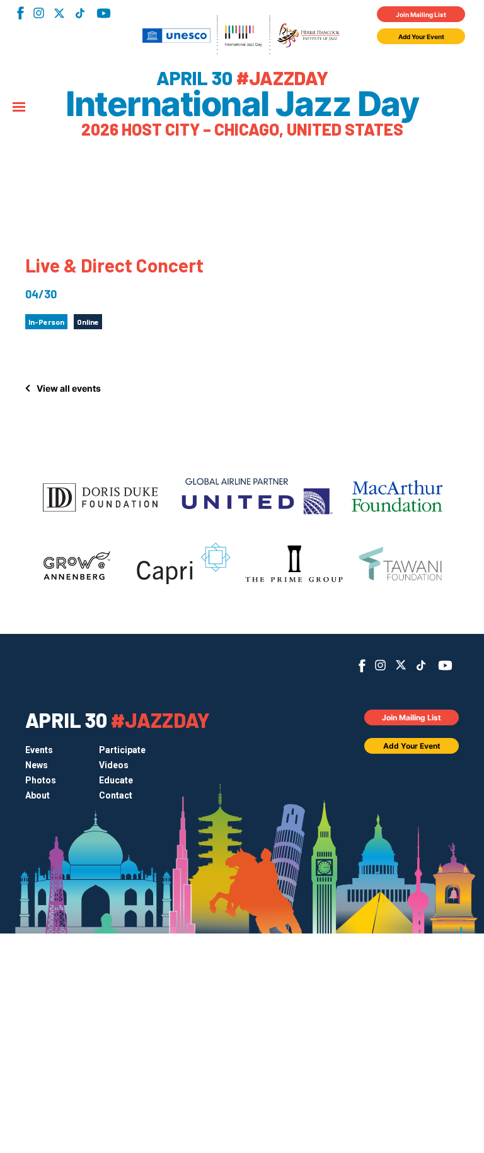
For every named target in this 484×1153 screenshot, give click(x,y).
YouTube (103, 13)
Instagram (38, 13)
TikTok (79, 13)
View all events (69, 388)
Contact (115, 795)
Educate (116, 780)
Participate (122, 750)
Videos (114, 765)
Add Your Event (421, 36)
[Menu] (19, 107)
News (36, 765)
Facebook (20, 13)
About (37, 795)
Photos (40, 780)
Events (39, 750)
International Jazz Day (242, 104)
